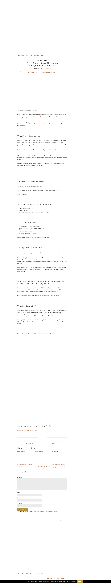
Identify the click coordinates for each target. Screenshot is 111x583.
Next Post (55, 443)
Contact (32, 55)
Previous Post (29, 443)
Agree (79, 581)
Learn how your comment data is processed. (47, 511)
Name (19, 492)
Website (19, 503)
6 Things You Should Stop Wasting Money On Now (42, 467)
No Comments (47, 68)
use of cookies (72, 581)
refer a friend (28, 237)
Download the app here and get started (27, 430)
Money (45, 60)
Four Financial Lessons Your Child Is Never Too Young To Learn (59, 466)
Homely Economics (55, 578)
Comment (20, 477)
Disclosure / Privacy (23, 55)
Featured (39, 60)
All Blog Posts (39, 55)
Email (19, 498)
